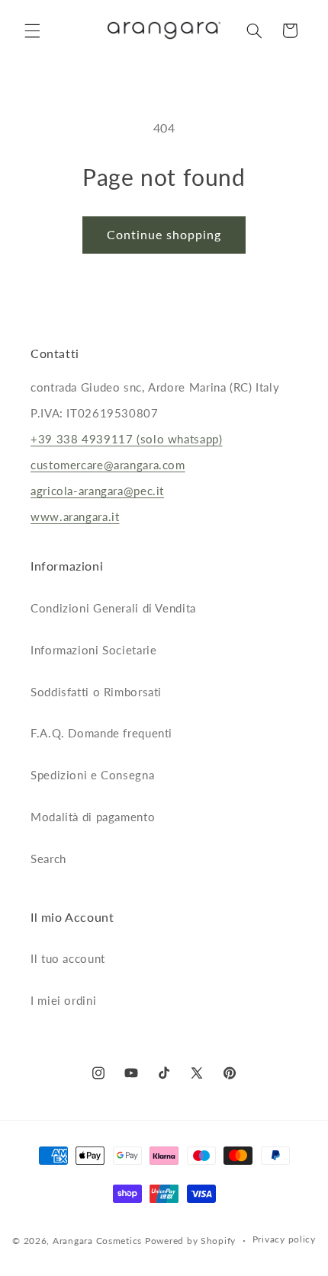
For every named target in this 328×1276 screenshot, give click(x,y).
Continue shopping (164, 234)
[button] (32, 30)
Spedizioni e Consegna (92, 775)
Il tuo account (68, 958)
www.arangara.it (75, 516)
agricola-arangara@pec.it (97, 490)
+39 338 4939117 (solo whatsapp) (127, 439)
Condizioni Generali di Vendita (113, 608)
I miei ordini (63, 1000)
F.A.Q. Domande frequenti (101, 733)
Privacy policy (284, 1239)
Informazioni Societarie (94, 650)
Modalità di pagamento (93, 816)
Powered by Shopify (190, 1241)
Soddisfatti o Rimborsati (96, 692)
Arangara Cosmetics (97, 1241)
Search (48, 858)
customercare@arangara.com (108, 465)
